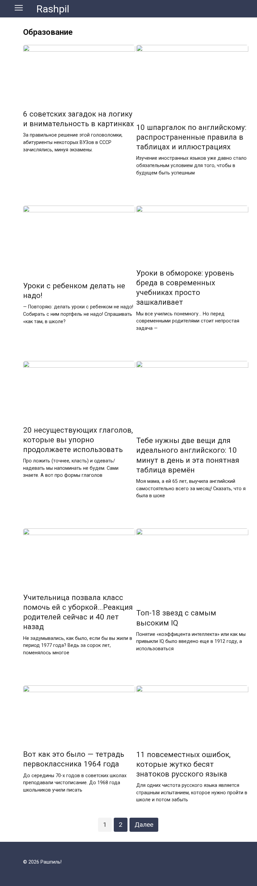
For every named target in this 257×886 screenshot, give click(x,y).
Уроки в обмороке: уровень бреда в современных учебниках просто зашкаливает (185, 287)
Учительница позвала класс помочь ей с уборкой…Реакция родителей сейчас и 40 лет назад (78, 612)
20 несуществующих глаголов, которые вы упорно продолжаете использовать (78, 440)
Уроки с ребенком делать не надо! (74, 290)
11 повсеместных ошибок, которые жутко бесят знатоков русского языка (183, 764)
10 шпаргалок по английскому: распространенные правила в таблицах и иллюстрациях (191, 137)
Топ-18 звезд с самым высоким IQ (176, 618)
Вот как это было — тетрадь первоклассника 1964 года (73, 759)
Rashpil (52, 9)
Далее (144, 824)
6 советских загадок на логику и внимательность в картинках (78, 118)
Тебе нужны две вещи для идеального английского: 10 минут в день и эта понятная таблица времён (187, 455)
